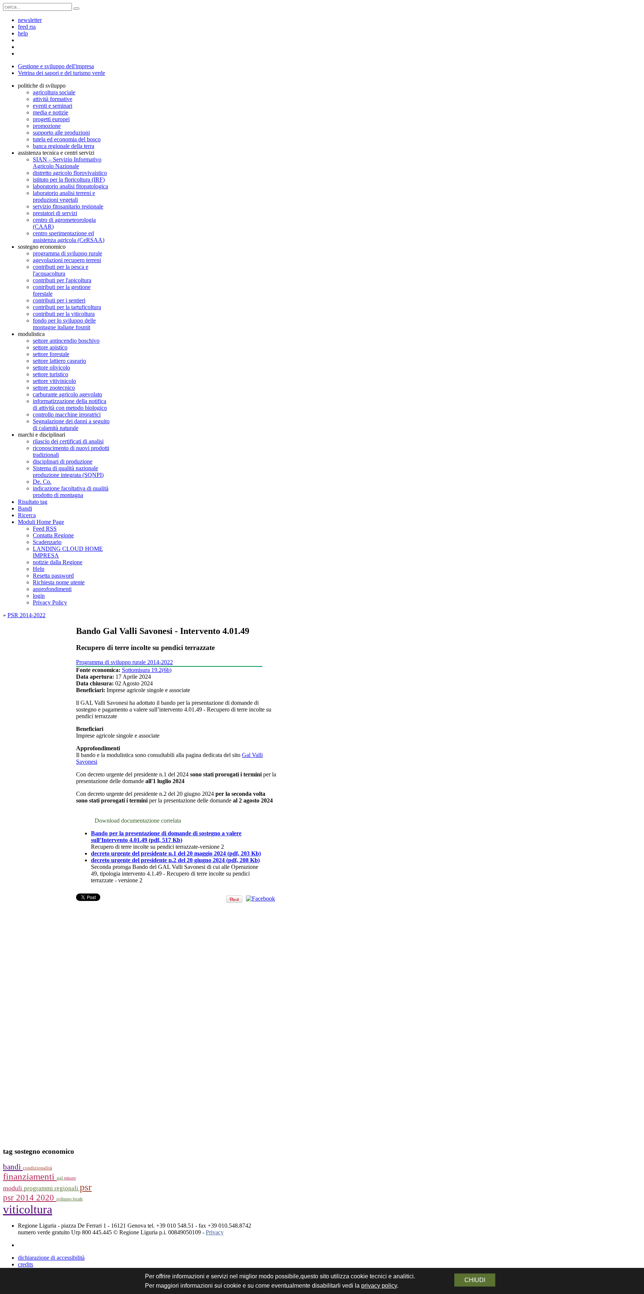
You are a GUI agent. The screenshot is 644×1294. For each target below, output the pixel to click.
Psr (86, 1187)
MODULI (13, 1188)
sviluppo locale (69, 1199)
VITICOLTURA (27, 1209)
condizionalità (37, 1168)
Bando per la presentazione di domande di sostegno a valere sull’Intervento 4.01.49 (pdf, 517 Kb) (166, 836)
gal (60, 1178)
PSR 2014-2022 (26, 615)
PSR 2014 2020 (29, 1197)
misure (70, 1178)
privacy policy (379, 1285)
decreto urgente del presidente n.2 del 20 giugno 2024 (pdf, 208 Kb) (175, 860)
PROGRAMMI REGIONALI (52, 1188)
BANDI (13, 1167)
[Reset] (76, 8)
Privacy (215, 1232)
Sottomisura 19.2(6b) (146, 670)
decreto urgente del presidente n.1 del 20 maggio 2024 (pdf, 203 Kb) (176, 853)
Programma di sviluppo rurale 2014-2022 (124, 662)
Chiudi (474, 1280)
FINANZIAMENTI (30, 1176)
